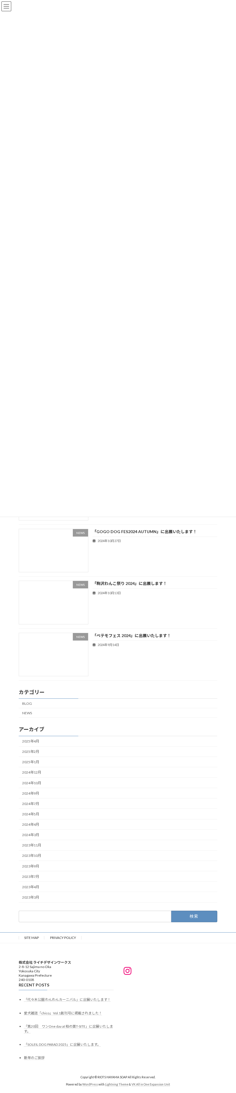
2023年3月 (30, 897)
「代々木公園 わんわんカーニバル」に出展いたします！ (67, 999)
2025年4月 (30, 741)
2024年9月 (30, 793)
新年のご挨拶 (34, 1058)
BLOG (27, 703)
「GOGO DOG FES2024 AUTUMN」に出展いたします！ (144, 531)
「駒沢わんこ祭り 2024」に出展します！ (129, 583)
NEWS (27, 713)
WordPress (90, 1084)
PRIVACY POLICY (63, 937)
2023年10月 (31, 855)
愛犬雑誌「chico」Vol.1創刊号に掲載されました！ (63, 1013)
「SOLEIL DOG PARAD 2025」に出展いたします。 (62, 1044)
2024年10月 (31, 783)
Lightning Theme (116, 1084)
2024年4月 (30, 824)
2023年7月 (30, 876)
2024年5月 (30, 814)
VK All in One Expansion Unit (151, 1084)
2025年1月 (30, 762)
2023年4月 (30, 887)
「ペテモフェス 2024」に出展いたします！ (131, 635)
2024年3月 (30, 835)
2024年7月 (30, 804)
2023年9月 (30, 866)
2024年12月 (31, 772)
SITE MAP (31, 937)
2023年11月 (31, 845)
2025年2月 (30, 751)
